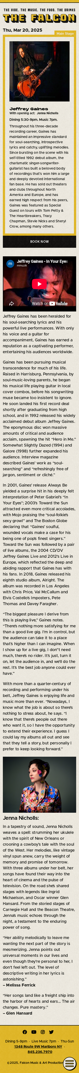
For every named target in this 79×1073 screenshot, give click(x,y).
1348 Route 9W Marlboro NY (38, 1046)
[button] (39, 242)
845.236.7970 (40, 1052)
